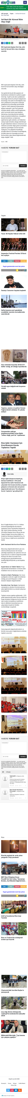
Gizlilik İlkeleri (22, 1083)
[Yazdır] (12, 43)
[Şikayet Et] (25, 786)
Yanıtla (12, 785)
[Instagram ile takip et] (12, 1090)
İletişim (15, 1083)
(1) (20, 785)
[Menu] (25, 2)
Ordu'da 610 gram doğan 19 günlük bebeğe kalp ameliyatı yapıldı (15, 7)
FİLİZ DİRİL (10, 474)
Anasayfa (5, 13)
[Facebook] (2, 43)
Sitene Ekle (13, 1085)
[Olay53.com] (8, 2)
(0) (17, 785)
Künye (9, 1083)
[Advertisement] (14, 67)
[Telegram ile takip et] (16, 1090)
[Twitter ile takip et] (8, 1090)
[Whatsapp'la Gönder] (9, 43)
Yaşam (11, 13)
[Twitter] (5, 43)
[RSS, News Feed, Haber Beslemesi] (20, 1090)
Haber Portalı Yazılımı (9, 1095)
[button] (20, 43)
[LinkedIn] (7, 43)
